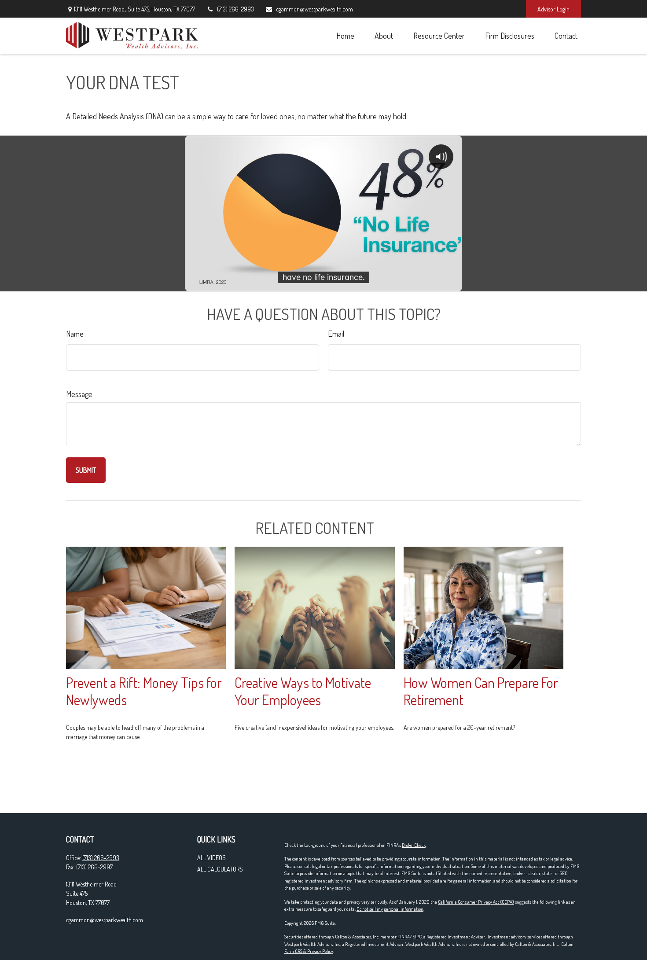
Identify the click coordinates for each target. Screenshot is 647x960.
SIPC (417, 937)
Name (75, 333)
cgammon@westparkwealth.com (314, 9)
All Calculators (220, 869)
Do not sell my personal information (390, 909)
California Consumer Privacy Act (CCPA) (476, 902)
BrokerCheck (414, 845)
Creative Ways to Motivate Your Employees (303, 691)
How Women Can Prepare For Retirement (481, 691)
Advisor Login (553, 9)
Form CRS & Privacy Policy (308, 951)
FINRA (403, 937)
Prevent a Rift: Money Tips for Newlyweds (144, 691)
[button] (345, 35)
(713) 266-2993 (235, 9)
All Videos (211, 857)
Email (336, 333)
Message (79, 394)
